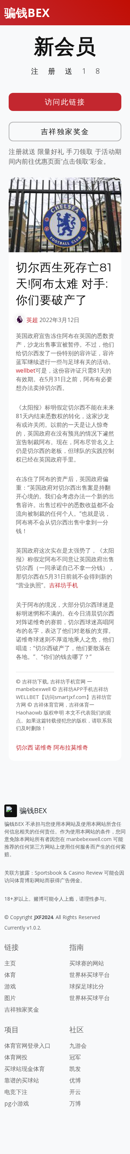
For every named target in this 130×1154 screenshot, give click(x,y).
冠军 (75, 1057)
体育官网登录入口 (27, 1046)
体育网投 (15, 1057)
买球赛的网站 (86, 963)
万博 (75, 1103)
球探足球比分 (86, 986)
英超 (32, 320)
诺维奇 (43, 747)
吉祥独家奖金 (65, 131)
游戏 (10, 986)
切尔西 (24, 747)
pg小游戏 (16, 1103)
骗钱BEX (26, 12)
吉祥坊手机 (63, 585)
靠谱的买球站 (21, 1080)
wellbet (25, 370)
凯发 (75, 1069)
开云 (75, 1092)
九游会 (78, 1046)
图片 (10, 998)
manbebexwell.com (89, 839)
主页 (10, 963)
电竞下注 (15, 1092)
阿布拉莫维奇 (70, 747)
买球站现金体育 (24, 1069)
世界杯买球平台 (89, 975)
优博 (75, 1080)
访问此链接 (65, 102)
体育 (10, 975)
